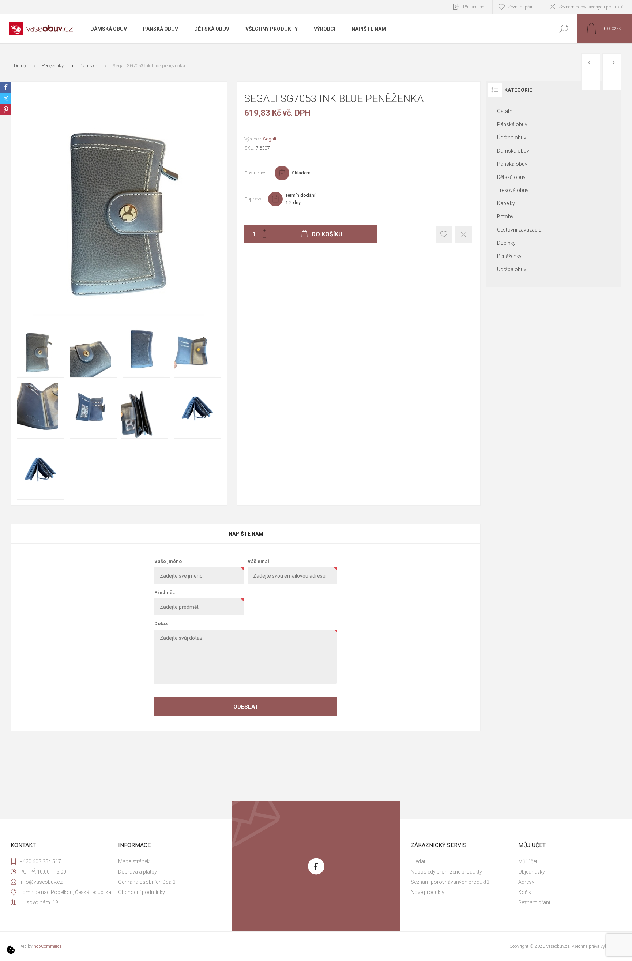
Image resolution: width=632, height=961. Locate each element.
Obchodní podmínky (141, 892)
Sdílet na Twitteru (5, 98)
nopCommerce (47, 946)
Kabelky (506, 203)
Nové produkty (427, 892)
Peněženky (509, 256)
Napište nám (246, 534)
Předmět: (164, 592)
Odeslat (246, 706)
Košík (524, 892)
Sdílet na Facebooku (5, 87)
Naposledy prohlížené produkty (446, 872)
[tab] (246, 534)
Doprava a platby (137, 872)
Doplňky (506, 243)
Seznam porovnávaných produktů (591, 7)
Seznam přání (534, 902)
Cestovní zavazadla (519, 230)
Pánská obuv (512, 124)
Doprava (253, 199)
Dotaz (161, 623)
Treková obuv (512, 190)
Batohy (505, 216)
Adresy (526, 882)
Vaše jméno (168, 561)
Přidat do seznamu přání (444, 234)
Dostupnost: (256, 173)
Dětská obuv (511, 177)
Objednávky (531, 872)
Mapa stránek (134, 861)
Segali (269, 139)
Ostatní (505, 111)
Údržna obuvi (512, 137)
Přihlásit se (473, 7)
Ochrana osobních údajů (147, 882)
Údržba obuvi (512, 269)
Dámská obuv (513, 151)
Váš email (259, 561)
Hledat (418, 861)
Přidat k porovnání (463, 234)
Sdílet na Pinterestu (5, 109)
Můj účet (527, 861)
